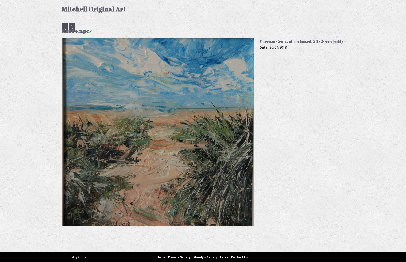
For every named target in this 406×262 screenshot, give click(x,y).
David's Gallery (179, 257)
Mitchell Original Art (94, 9)
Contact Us (239, 257)
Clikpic (82, 257)
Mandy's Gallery (205, 257)
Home (161, 257)
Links (224, 257)
